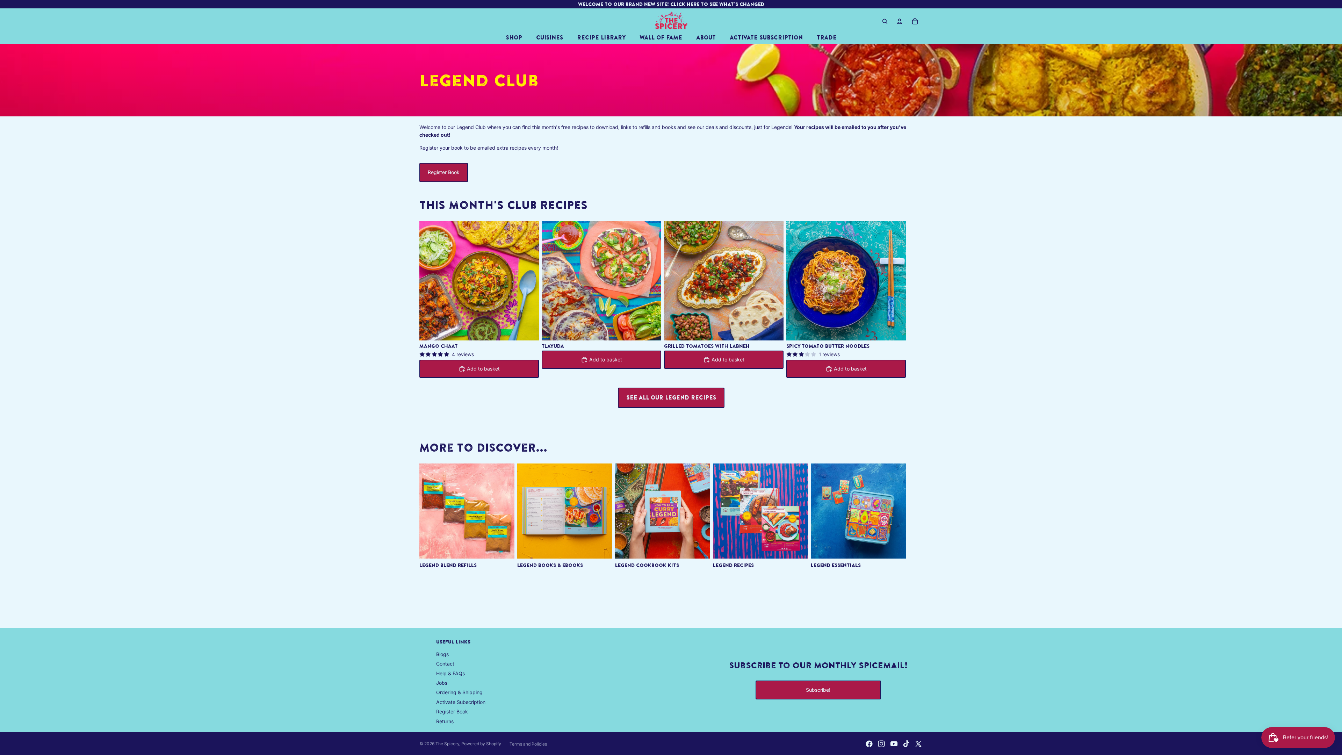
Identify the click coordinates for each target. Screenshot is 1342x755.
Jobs (441, 683)
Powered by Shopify (481, 743)
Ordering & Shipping (459, 692)
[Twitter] (918, 744)
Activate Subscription (460, 702)
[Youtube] (894, 744)
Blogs (442, 654)
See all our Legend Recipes (671, 397)
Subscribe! (818, 690)
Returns (445, 721)
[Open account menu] (899, 21)
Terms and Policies (528, 744)
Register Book (444, 172)
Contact (445, 664)
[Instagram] (881, 744)
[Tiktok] (906, 744)
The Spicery (447, 743)
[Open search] (885, 21)
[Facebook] (869, 744)
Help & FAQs (450, 673)
